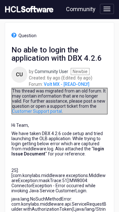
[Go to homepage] (28, 9)
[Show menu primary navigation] (107, 9)
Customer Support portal (37, 111)
